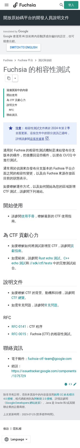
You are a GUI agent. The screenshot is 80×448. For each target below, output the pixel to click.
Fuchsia (8, 60)
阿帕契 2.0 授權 (43, 398)
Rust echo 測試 (49, 258)
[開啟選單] (6, 5)
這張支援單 (37, 138)
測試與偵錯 (45, 60)
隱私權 (17, 428)
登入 (71, 5)
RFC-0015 (18, 334)
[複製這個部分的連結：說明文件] (27, 282)
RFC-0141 (18, 327)
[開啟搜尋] (61, 4)
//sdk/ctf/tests (41, 263)
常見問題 (50, 305)
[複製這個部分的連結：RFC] (15, 318)
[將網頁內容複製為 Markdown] (9, 78)
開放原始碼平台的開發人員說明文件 (36, 17)
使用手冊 (27, 216)
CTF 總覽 (18, 298)
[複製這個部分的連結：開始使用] (27, 206)
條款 (6, 428)
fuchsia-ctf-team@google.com (50, 359)
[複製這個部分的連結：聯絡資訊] (27, 348)
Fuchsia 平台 (25, 60)
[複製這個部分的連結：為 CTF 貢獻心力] (43, 235)
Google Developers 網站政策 (23, 402)
